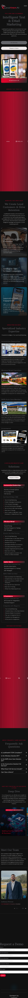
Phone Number (4, 958)
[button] (25, 5)
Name (1, 947)
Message (2, 969)
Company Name (4, 963)
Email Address (4, 952)
